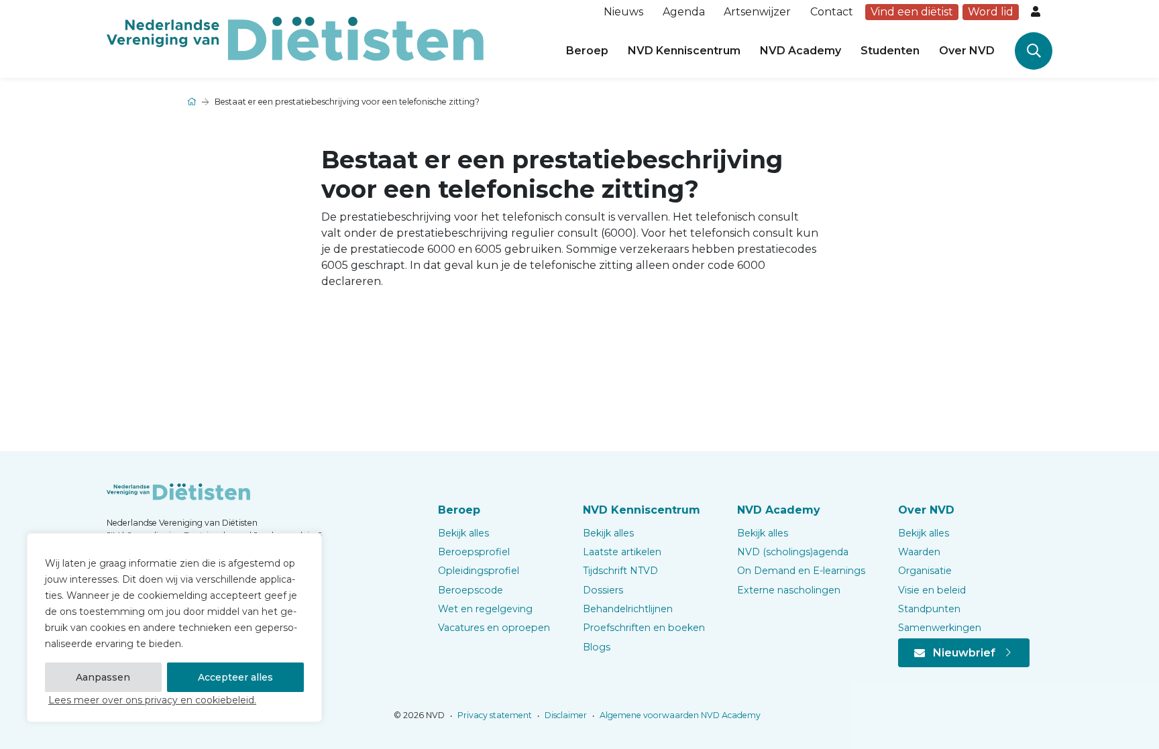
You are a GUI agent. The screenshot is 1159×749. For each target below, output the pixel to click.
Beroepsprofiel (474, 552)
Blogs (596, 647)
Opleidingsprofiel (478, 571)
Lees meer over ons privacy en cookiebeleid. (152, 700)
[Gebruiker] (1037, 12)
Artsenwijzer (757, 11)
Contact (831, 11)
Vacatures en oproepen (494, 628)
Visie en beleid (932, 590)
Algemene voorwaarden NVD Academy (679, 715)
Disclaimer (565, 715)
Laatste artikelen (622, 552)
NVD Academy (800, 50)
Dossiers (603, 590)
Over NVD (967, 50)
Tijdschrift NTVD (620, 571)
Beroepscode (470, 590)
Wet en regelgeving (485, 609)
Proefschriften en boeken (644, 628)
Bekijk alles (463, 533)
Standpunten (929, 609)
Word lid (990, 11)
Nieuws (623, 11)
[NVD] (295, 38)
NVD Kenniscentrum (684, 50)
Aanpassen (103, 677)
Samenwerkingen (939, 628)
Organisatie (925, 571)
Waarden (919, 552)
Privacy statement (493, 715)
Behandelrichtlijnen (628, 609)
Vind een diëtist (912, 11)
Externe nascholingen (788, 590)
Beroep (587, 50)
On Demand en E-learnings (801, 571)
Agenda (684, 11)
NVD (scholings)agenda (792, 552)
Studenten (890, 50)
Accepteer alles (235, 677)
